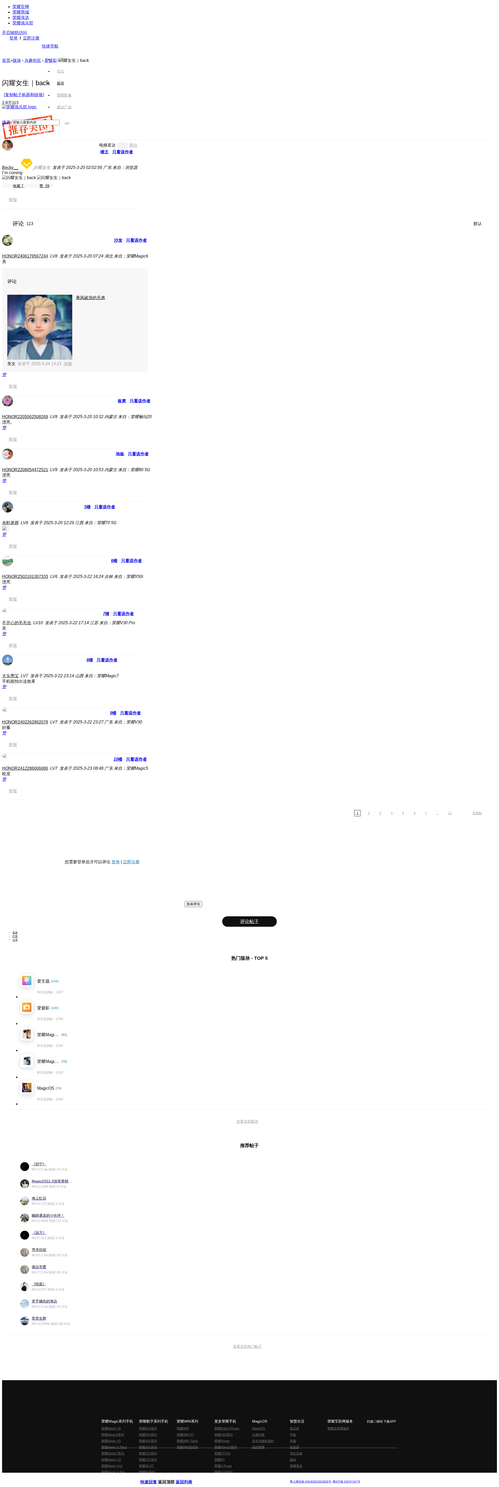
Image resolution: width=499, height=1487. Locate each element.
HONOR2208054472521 (25, 470)
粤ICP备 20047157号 (346, 1481)
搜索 (6, 122)
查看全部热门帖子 (247, 1346)
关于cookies (218, 1477)
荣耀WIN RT (185, 1435)
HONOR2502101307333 (25, 576)
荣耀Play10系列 (225, 1447)
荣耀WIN (183, 1428)
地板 (120, 454)
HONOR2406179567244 (25, 256)
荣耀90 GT (146, 1466)
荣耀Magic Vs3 (111, 1466)
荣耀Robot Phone (226, 1428)
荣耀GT (219, 1460)
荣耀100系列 (148, 1460)
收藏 (18, 186)
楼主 (104, 152)
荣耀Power (222, 1441)
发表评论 (193, 904)
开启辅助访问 (14, 32)
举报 (13, 200)
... (437, 813)
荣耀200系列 (148, 1453)
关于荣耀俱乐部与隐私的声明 (188, 1477)
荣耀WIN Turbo (187, 1441)
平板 (293, 1435)
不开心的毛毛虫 (16, 623)
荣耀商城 (20, 12)
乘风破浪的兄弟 (90, 297)
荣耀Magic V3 (111, 1460)
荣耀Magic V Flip (113, 1472)
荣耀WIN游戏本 (187, 1447)
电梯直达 (107, 145)
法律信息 (232, 1477)
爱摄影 (50, 60)
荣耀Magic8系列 (112, 1435)
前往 (133, 145)
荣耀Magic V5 (111, 1441)
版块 (17, 60)
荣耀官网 (20, 6)
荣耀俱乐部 (22, 23)
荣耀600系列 (148, 1428)
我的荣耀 (258, 1447)
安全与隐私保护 (263, 1441)
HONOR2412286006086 (25, 768)
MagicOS (258, 1428)
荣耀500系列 (148, 1435)
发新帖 (477, 813)
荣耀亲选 (20, 17)
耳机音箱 (296, 1453)
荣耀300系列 (148, 1447)
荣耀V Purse (223, 1466)
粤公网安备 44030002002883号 (310, 1481)
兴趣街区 (32, 60)
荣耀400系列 (148, 1441)
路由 (293, 1460)
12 (450, 813)
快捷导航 (50, 46)
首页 (60, 59)
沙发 (118, 240)
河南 (68, 363)
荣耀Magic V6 (111, 1428)
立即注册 (31, 38)
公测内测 (258, 1435)
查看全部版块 (247, 1121)
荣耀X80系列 (223, 1435)
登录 (13, 38)
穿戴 (293, 1441)
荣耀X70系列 (223, 1472)
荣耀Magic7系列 (112, 1453)
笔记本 (294, 1428)
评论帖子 (249, 921)
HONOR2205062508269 (25, 416)
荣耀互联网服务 (338, 1428)
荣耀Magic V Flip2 (114, 1447)
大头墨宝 (10, 676)
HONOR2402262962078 (25, 722)
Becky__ (10, 167)
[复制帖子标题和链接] (24, 95)
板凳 (122, 401)
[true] (67, 123)
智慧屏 (294, 1447)
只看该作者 (122, 152)
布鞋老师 (10, 523)
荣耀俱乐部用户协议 (154, 1477)
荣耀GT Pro (222, 1453)
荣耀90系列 (147, 1472)
